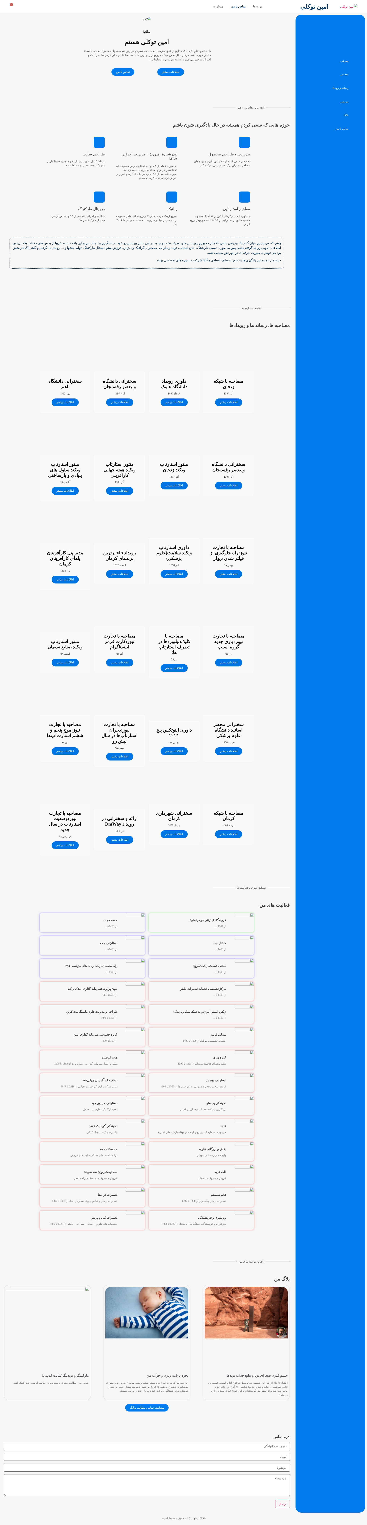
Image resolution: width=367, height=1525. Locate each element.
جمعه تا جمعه (108, 1149)
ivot (223, 1126)
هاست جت (110, 920)
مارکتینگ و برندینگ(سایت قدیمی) (65, 1375)
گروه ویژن (219, 1057)
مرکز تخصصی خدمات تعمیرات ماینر (203, 988)
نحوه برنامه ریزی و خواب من (167, 1375)
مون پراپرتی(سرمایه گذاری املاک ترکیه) (92, 988)
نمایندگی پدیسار (216, 1103)
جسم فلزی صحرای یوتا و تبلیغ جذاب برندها (257, 1375)
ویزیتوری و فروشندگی (212, 1217)
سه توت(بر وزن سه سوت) (100, 1171)
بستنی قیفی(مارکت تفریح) (209, 965)
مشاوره (218, 6)
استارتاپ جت (108, 943)
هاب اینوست (109, 1057)
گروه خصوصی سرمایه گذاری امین (95, 1034)
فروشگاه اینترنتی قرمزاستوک (207, 920)
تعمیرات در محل (107, 1194)
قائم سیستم (218, 1194)
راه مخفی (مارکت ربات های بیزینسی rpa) (90, 965)
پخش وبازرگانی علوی (212, 1149)
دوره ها (257, 6)
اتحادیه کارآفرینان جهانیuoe (99, 1080)
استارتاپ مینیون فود (104, 1103)
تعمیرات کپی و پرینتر (104, 1217)
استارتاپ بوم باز (216, 1080)
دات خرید (220, 1171)
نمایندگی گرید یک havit (103, 1126)
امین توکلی (314, 6)
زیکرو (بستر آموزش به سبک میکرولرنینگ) (199, 1011)
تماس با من (238, 6)
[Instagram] (97, 6)
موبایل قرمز (218, 1034)
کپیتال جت (219, 943)
